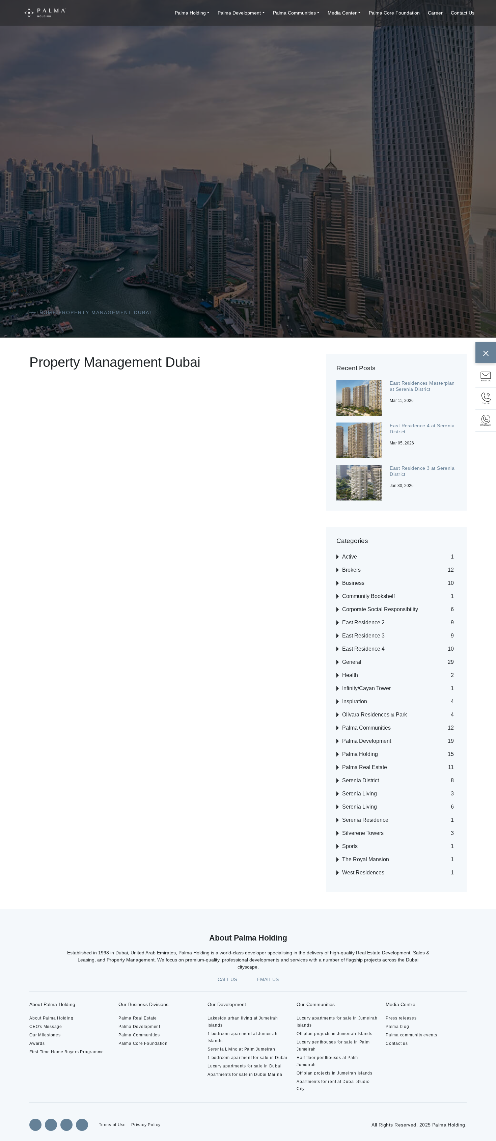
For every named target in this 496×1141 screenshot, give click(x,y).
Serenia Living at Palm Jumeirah (241, 1049)
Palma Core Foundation (394, 13)
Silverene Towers (363, 833)
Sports (350, 846)
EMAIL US (268, 979)
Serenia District (360, 780)
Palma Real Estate (364, 767)
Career (435, 13)
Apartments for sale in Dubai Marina (245, 1074)
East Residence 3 (363, 636)
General (351, 662)
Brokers (351, 570)
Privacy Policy (146, 1124)
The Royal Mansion (365, 859)
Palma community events (411, 1035)
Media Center (342, 13)
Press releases (401, 1018)
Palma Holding (190, 13)
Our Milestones (45, 1035)
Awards (37, 1043)
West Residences (363, 872)
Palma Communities (294, 13)
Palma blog (397, 1026)
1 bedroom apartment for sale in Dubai (247, 1057)
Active (349, 557)
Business (353, 583)
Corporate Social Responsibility (380, 609)
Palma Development (239, 13)
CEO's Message (45, 1026)
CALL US (227, 979)
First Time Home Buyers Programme (66, 1052)
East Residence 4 (363, 649)
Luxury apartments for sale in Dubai (244, 1066)
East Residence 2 (363, 622)
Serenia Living (359, 793)
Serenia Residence (365, 820)
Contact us (397, 1043)
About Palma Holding (51, 1018)
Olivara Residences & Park (374, 714)
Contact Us (462, 13)
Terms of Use (112, 1124)
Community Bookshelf (368, 596)
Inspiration (354, 701)
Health (350, 675)
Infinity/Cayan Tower (366, 688)
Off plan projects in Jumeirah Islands (335, 1033)
